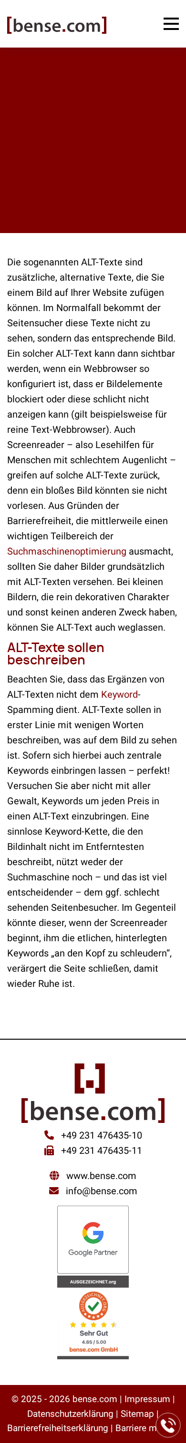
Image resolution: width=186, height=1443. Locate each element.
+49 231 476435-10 (100, 1135)
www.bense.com (101, 1175)
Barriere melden (147, 1428)
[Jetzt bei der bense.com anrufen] (168, 1425)
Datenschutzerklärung (70, 1413)
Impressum (147, 1399)
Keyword (119, 694)
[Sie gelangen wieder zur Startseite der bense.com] (56, 26)
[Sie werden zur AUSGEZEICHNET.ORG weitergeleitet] (93, 1319)
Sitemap (137, 1413)
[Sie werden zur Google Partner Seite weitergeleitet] (93, 1241)
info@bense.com (101, 1191)
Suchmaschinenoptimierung (66, 551)
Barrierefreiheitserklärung (57, 1428)
